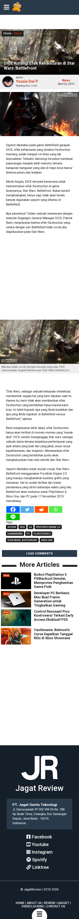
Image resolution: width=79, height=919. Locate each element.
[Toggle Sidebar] (7, 7)
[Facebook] (13, 509)
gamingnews (15, 533)
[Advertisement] (39, 277)
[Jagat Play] (17, 7)
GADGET (63, 903)
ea (30, 527)
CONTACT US (55, 906)
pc (28, 533)
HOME (20, 903)
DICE (22, 527)
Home (7, 33)
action (11, 527)
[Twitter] (27, 509)
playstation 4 (42, 533)
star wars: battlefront (22, 540)
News (18, 33)
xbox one (47, 540)
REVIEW (49, 903)
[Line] (13, 517)
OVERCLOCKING (32, 906)
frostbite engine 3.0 (48, 527)
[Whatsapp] (55, 509)
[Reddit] (41, 509)
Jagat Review (39, 788)
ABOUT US (34, 903)
